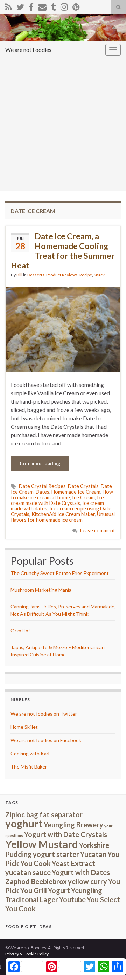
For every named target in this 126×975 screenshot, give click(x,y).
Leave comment (97, 530)
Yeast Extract (73, 863)
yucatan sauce (28, 872)
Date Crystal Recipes (42, 486)
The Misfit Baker (28, 767)
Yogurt (59, 890)
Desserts (35, 275)
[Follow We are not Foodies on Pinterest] (76, 6)
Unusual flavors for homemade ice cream (63, 517)
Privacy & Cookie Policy (27, 954)
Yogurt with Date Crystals (65, 834)
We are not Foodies (28, 49)
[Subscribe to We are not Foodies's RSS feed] (8, 6)
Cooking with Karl (29, 753)
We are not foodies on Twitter (43, 714)
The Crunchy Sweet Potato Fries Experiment (59, 573)
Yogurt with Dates (81, 872)
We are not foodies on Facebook (45, 740)
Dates (42, 492)
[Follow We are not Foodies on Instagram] (64, 6)
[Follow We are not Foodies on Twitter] (20, 6)
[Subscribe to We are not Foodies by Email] (42, 6)
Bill (19, 275)
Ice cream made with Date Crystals (57, 500)
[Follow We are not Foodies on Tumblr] (53, 6)
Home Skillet (24, 727)
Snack (99, 275)
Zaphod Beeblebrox (36, 881)
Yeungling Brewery (73, 824)
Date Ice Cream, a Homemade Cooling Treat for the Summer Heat (63, 250)
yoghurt (24, 823)
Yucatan (93, 854)
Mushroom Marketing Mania (40, 590)
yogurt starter (56, 854)
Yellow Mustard (41, 844)
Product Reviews (62, 275)
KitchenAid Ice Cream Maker (63, 514)
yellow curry (87, 881)
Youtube (72, 899)
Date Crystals (83, 486)
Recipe (85, 275)
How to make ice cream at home (62, 494)
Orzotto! (20, 630)
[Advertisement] (63, 124)
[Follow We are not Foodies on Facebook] (31, 6)
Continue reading (40, 463)
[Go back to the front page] (63, 27)
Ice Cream (83, 497)
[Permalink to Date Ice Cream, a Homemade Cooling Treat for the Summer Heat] (63, 328)
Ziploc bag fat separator (44, 814)
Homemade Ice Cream (75, 492)
